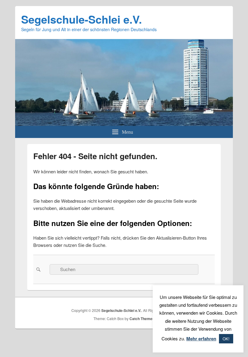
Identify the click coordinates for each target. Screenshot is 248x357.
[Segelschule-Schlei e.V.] (124, 124)
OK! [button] (226, 339)
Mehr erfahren (201, 338)
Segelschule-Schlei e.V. (81, 19)
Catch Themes (142, 318)
